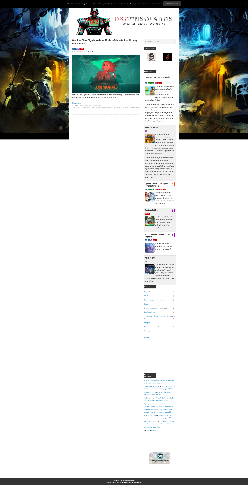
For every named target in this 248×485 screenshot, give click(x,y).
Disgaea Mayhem (149, 292)
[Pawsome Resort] (150, 139)
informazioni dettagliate (150, 410)
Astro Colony (150, 258)
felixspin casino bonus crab (151, 386)
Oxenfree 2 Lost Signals (120, 107)
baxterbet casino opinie (150, 415)
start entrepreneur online (150, 421)
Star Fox (146, 327)
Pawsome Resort (151, 127)
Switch (82, 48)
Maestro (159, 427)
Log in (141, 482)
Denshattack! (148, 312)
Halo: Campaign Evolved (151, 300)
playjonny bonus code (150, 404)
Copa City (147, 331)
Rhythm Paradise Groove (151, 308)
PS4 (73, 48)
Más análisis (147, 337)
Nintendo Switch (83, 105)
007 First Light (148, 296)
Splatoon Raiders (151, 210)
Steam (99, 105)
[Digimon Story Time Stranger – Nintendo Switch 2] (150, 197)
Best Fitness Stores (149, 398)
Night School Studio (88, 107)
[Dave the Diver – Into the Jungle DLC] (150, 91)
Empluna (146, 304)
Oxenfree (105, 107)
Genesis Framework (128, 482)
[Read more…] (76, 103)
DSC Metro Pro (118, 482)
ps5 (131, 107)
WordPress (136, 482)
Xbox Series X (151, 83)
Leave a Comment (90, 52)
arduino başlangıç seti (150, 392)
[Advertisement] (160, 355)
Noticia (89, 105)
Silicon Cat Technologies (128, 480)
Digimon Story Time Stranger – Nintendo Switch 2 (156, 184)
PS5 (76, 48)
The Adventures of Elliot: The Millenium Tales (156, 316)
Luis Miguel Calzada (149, 427)
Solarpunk (147, 323)
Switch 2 (159, 83)
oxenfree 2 (110, 107)
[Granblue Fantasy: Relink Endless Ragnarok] (150, 248)
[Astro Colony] (150, 269)
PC (78, 48)
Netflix (81, 107)
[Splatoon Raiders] (150, 222)
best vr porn (147, 380)
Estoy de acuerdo (172, 4)
